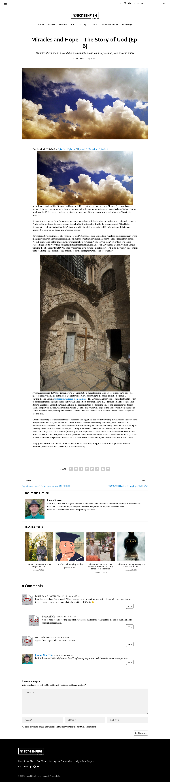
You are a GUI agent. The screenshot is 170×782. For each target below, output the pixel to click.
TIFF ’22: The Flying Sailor (69, 564)
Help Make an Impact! (84, 761)
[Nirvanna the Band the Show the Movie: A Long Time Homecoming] (100, 546)
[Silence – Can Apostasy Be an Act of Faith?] (131, 546)
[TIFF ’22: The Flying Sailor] (70, 546)
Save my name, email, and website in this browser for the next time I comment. (60, 727)
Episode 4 (92, 149)
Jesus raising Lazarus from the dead (70, 399)
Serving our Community (60, 761)
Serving (82, 25)
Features (63, 25)
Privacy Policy (55, 776)
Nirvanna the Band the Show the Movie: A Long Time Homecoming (100, 566)
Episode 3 (82, 149)
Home (41, 25)
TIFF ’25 (94, 25)
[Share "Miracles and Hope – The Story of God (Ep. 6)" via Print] (108, 468)
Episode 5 (103, 149)
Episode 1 (62, 149)
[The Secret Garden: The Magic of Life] (39, 546)
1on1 (73, 25)
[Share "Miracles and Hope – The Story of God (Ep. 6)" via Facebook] (70, 468)
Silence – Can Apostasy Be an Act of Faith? (131, 565)
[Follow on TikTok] (31, 766)
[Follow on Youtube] (38, 766)
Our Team (41, 761)
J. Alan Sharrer (79, 59)
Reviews (51, 25)
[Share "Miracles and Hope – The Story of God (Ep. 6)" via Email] (102, 468)
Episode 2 (72, 149)
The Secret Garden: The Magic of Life (38, 565)
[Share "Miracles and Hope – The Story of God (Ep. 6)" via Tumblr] (81, 468)
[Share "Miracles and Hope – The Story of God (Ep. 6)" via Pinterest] (86, 468)
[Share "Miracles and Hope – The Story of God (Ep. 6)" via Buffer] (97, 468)
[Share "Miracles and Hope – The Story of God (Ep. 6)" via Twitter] (76, 468)
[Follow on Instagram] (34, 766)
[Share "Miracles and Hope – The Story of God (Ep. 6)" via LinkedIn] (92, 468)
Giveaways (127, 25)
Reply (130, 606)
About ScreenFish (110, 25)
